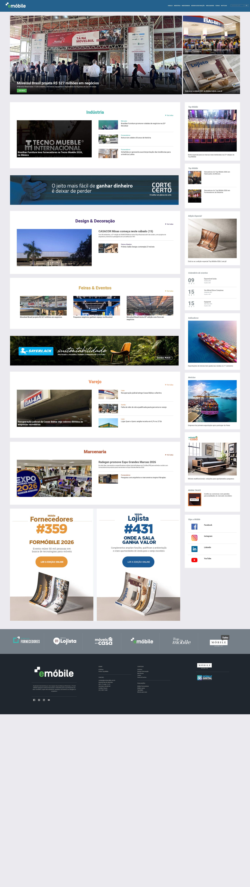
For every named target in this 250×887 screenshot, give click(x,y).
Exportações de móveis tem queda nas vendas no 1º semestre (210, 366)
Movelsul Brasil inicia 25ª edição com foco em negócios (145, 318)
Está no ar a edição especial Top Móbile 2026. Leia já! (207, 261)
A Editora (101, 669)
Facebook (208, 525)
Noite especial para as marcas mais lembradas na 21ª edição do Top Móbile (211, 156)
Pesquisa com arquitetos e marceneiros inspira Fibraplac (143, 477)
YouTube (207, 558)
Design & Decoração (95, 221)
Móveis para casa (142, 692)
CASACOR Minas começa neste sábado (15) (126, 231)
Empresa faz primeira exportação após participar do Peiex (209, 425)
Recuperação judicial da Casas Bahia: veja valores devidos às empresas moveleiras (50, 423)
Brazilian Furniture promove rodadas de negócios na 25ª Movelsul (143, 124)
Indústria (95, 112)
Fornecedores (125, 135)
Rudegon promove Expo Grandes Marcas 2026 (127, 462)
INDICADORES (210, 5)
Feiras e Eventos (126, 244)
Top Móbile (140, 690)
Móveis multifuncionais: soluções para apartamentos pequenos (211, 479)
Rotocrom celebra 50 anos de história (136, 138)
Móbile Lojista (141, 688)
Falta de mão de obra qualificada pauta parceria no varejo (144, 407)
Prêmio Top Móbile (103, 671)
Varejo (95, 381)
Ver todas (170, 115)
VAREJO (170, 5)
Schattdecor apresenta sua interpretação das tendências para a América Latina (146, 153)
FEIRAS (217, 5)
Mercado (124, 121)
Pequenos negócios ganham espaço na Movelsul (92, 317)
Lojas (123, 390)
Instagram (208, 536)
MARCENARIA (186, 5)
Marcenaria (95, 452)
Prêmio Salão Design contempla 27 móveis (137, 247)
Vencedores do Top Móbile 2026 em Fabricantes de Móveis (217, 173)
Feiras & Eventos (95, 288)
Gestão (123, 405)
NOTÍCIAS (224, 5)
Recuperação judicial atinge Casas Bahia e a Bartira (141, 393)
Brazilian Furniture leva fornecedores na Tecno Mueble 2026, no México (50, 153)
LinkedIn (207, 547)
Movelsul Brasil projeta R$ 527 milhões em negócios (41, 317)
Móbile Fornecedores (143, 686)
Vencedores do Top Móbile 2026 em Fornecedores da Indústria (217, 191)
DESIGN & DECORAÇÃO (198, 5)
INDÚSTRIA (177, 5)
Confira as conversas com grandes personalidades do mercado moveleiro (218, 495)
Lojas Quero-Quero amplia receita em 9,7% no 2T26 (141, 421)
